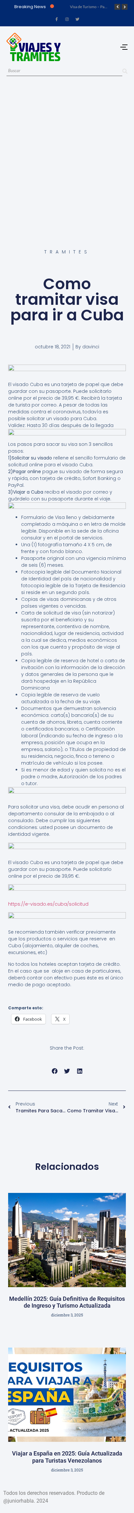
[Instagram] (67, 19)
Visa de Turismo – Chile (106, 6)
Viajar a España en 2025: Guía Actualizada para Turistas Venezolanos (67, 1457)
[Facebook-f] (56, 19)
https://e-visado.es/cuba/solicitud (48, 904)
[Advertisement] (67, 155)
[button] (54, 1071)
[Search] (124, 71)
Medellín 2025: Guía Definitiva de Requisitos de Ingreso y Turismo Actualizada (67, 1302)
